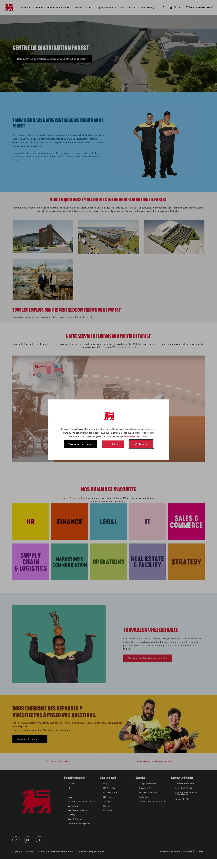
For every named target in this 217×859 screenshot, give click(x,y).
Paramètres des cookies (135, 436)
